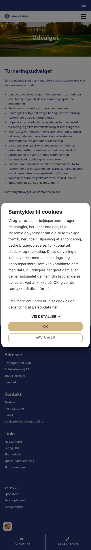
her (54, 307)
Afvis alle (45, 337)
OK (45, 326)
